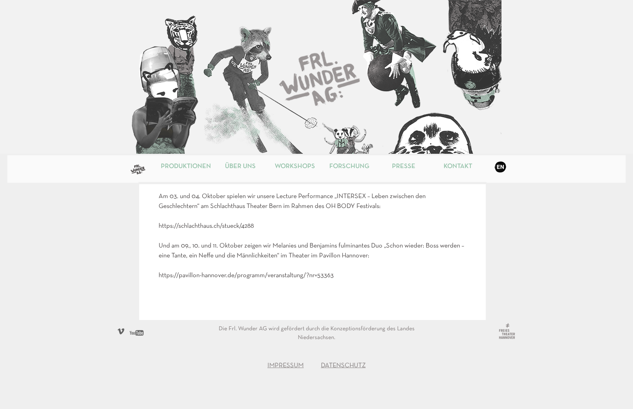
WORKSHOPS (295, 166)
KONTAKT (458, 166)
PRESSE (403, 166)
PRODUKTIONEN (186, 166)
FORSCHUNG (349, 166)
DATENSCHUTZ (343, 365)
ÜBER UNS (240, 166)
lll (143, 166)
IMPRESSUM (285, 365)
